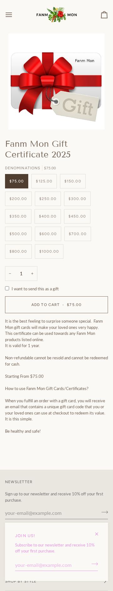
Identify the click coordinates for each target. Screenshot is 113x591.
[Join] (93, 564)
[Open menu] (14, 14)
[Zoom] (56, 81)
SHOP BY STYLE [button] (20, 581)
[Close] (99, 531)
